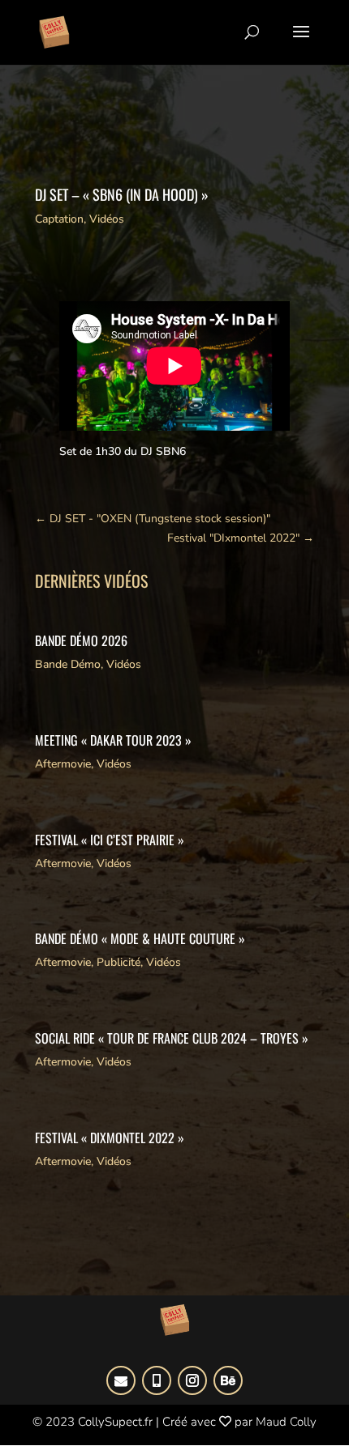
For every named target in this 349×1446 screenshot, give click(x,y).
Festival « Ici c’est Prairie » (109, 839)
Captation (59, 219)
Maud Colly (286, 1422)
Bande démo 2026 (81, 640)
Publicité (118, 962)
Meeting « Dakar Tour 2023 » (113, 740)
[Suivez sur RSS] (228, 1380)
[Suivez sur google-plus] (121, 1380)
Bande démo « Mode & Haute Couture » (140, 938)
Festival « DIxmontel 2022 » (109, 1137)
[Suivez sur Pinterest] (156, 1380)
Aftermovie (63, 764)
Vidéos (106, 219)
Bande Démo (68, 664)
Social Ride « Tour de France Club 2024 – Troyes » (171, 1038)
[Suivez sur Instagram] (192, 1380)
